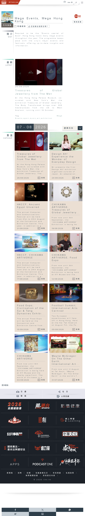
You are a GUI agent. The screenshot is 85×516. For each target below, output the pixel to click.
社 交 (65, 392)
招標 (29, 473)
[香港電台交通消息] (18, 392)
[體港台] (42, 406)
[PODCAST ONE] (42, 462)
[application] (38, 72)
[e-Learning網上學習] (70, 420)
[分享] (59, 392)
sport (26, 118)
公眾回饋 (65, 396)
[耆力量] (42, 448)
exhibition (46, 118)
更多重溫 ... (6, 385)
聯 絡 (24, 396)
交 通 (24, 392)
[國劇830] (42, 420)
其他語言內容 (49, 475)
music (33, 118)
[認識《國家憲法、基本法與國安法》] (14, 448)
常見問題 (57, 473)
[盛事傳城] (70, 448)
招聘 (20, 473)
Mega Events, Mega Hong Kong (39, 20)
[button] (39, 72)
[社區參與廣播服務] (42, 434)
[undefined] (64, 2)
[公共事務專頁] (14, 434)
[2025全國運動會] (14, 406)
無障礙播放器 (32, 475)
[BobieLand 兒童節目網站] (14, 420)
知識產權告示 (42, 473)
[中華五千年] (70, 462)
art (38, 118)
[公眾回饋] (58, 396)
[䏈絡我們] (18, 396)
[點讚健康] (70, 406)
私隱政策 (70, 473)
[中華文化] (70, 434)
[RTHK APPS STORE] (14, 462)
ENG (69, 2)
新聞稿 (10, 473)
